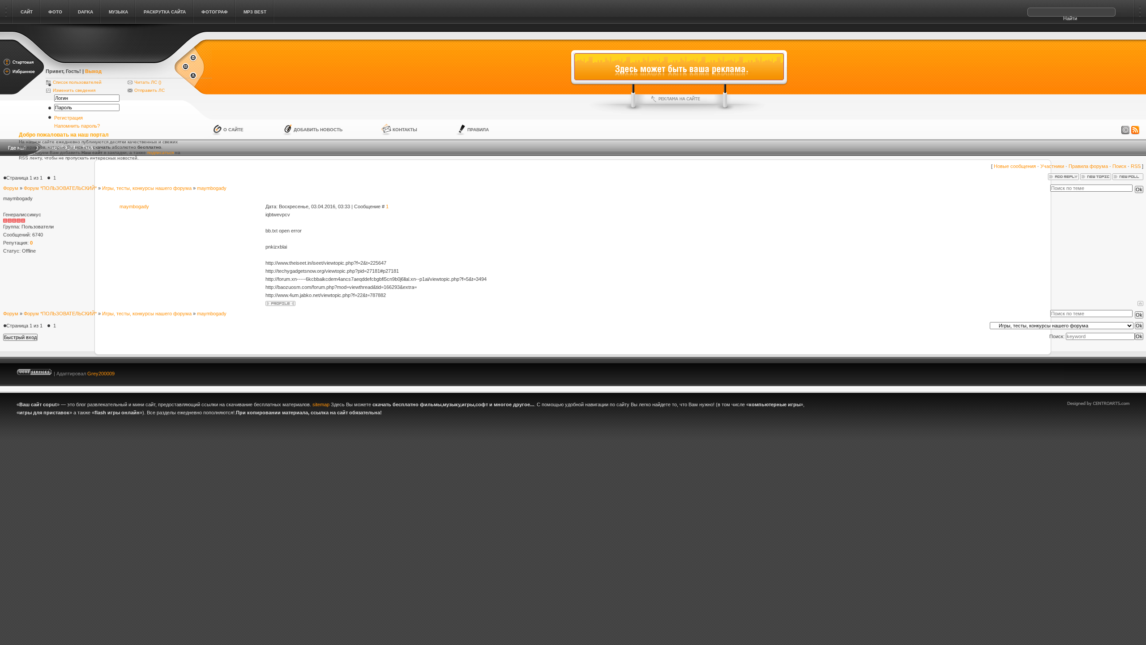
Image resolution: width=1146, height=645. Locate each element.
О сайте (233, 129)
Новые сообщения (1015, 166)
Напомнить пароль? (77, 126)
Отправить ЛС (149, 90)
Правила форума (1088, 166)
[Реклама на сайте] (679, 99)
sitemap (320, 404)
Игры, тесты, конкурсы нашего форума (147, 188)
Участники (1052, 166)
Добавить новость (318, 129)
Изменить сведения (74, 90)
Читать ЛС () (147, 82)
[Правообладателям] (1125, 130)
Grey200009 (101, 373)
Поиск (1119, 166)
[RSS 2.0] (1135, 130)
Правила (478, 129)
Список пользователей (77, 82)
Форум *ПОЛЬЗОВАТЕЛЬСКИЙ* (60, 188)
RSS (1136, 166)
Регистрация (68, 117)
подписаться (160, 152)
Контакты (405, 129)
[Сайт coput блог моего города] (109, 59)
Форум (10, 188)
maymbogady (212, 188)
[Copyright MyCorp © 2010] (1105, 371)
